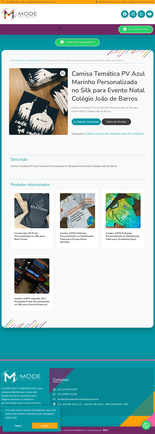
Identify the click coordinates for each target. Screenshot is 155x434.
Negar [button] (18, 425)
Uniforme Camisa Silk (97, 133)
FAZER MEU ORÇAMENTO (80, 42)
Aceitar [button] (45, 425)
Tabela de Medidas (116, 121)
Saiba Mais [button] (11, 417)
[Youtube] (149, 14)
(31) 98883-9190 (138, 29)
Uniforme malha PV (34, 60)
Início (13, 60)
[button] (60, 28)
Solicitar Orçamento (88, 121)
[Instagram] (133, 14)
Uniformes (20, 60)
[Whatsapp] (141, 14)
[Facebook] (125, 14)
